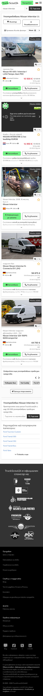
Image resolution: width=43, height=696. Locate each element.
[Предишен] (3, 51)
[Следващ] (39, 51)
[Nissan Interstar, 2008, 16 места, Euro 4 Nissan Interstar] (21, 182)
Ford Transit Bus (9, 446)
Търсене (36, 8)
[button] (40, 3)
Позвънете (32, 88)
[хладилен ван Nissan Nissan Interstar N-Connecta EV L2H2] (21, 246)
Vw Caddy (25, 383)
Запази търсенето (22, 391)
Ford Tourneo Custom (12, 432)
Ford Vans (7, 450)
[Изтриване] (26, 8)
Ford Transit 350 (9, 441)
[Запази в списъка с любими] (38, 69)
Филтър (13, 22)
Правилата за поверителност (13, 689)
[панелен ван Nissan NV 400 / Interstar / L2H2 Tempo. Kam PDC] (21, 52)
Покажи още (22, 454)
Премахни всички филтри (16, 30)
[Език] (36, 3)
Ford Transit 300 (9, 436)
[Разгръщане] (21, 98)
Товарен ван (10, 383)
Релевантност (31, 24)
